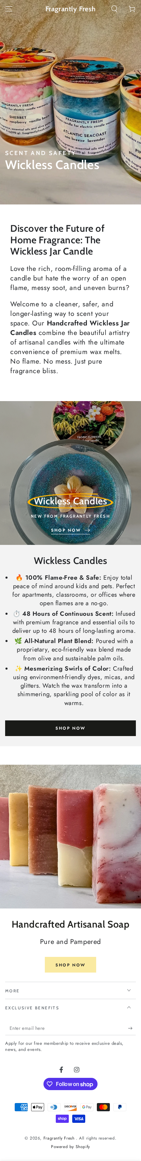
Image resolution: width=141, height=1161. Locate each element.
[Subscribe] (132, 1028)
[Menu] (9, 9)
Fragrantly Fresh (59, 1138)
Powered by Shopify (70, 1147)
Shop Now (70, 728)
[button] (114, 9)
